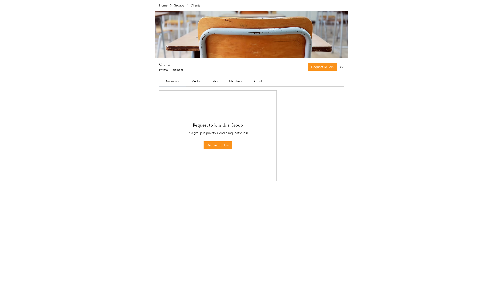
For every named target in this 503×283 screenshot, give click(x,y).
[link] (172, 81)
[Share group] (341, 66)
